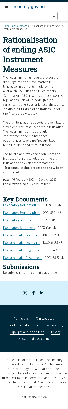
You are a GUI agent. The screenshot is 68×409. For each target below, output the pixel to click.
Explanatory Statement (19, 220)
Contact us (21, 318)
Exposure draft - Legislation (21, 235)
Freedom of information (23, 325)
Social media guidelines (35, 339)
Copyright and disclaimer (27, 332)
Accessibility (55, 325)
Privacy (55, 332)
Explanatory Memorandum (21, 205)
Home (6, 26)
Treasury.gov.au (28, 6)
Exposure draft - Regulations (22, 250)
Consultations (19, 26)
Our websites (45, 318)
